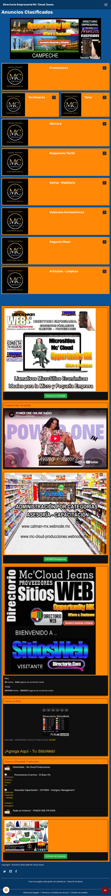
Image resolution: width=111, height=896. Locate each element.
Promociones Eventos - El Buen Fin (32, 775)
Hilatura (55, 123)
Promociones (59, 68)
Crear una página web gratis (40, 882)
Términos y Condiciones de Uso (55, 893)
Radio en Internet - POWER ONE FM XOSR (34, 810)
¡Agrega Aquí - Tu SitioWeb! (30, 751)
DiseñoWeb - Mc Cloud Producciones (31, 767)
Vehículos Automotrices (67, 212)
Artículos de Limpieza (55, 856)
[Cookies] (6, 890)
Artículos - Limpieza (64, 271)
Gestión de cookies (79, 893)
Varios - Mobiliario (62, 182)
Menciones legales (31, 893)
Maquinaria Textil (62, 153)
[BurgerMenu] (106, 4)
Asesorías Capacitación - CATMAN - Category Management (44, 790)
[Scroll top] (105, 890)
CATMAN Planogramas (55, 559)
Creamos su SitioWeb (55, 396)
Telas (88, 97)
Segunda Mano (60, 241)
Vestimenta (36, 97)
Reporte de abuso (75, 882)
